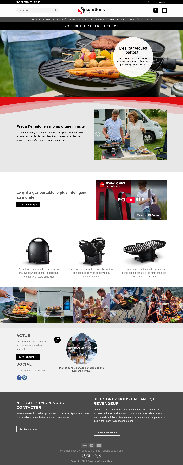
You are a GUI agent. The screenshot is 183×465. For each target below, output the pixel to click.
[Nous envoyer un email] (94, 456)
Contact (150, 2)
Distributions (116, 19)
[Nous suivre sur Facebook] (19, 377)
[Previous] (97, 135)
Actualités (133, 19)
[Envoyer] (56, 10)
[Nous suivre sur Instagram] (24, 377)
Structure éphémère (93, 19)
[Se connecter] (155, 10)
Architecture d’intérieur (45, 19)
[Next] (162, 135)
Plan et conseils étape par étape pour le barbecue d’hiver (81, 369)
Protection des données (109, 451)
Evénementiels (70, 19)
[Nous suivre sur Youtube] (98, 456)
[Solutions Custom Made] (91, 10)
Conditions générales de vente (77, 451)
